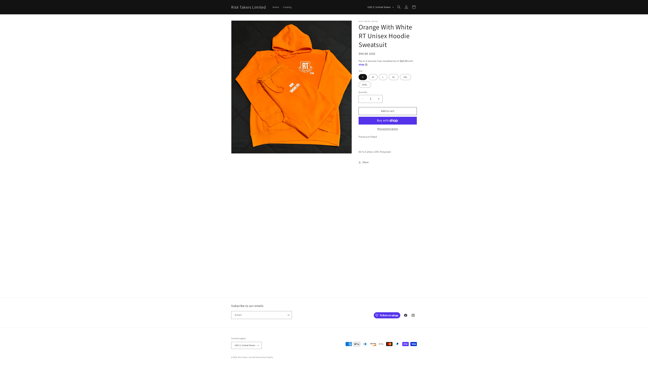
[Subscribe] (288, 315)
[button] (399, 7)
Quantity (363, 92)
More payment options (387, 128)
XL (393, 77)
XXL (405, 77)
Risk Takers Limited (246, 357)
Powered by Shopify (264, 357)
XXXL (365, 84)
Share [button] (365, 162)
